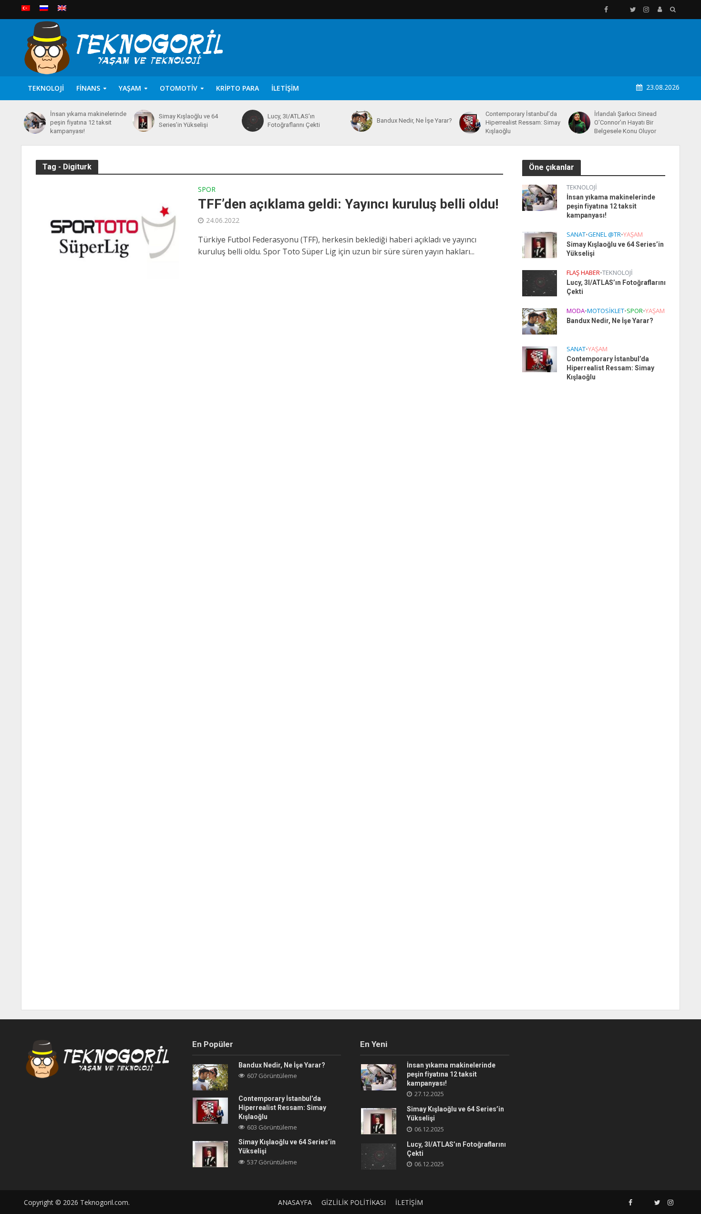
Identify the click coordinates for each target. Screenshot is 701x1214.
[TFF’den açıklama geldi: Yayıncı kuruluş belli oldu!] (107, 230)
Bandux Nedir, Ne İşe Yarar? (414, 120)
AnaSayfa (295, 1202)
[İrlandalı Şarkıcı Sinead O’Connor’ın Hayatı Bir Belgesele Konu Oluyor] (579, 123)
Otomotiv (178, 88)
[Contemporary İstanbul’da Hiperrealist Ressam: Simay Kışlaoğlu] (470, 123)
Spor (207, 190)
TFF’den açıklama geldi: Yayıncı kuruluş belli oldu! (348, 204)
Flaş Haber (583, 273)
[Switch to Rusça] (44, 8)
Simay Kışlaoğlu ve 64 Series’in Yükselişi (188, 120)
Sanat (576, 234)
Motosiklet (605, 311)
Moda (576, 311)
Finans (88, 88)
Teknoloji (46, 88)
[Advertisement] (506, 45)
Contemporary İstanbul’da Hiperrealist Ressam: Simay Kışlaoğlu (522, 122)
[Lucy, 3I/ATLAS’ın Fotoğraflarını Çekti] (252, 121)
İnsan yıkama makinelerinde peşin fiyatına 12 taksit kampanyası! (88, 122)
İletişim (285, 88)
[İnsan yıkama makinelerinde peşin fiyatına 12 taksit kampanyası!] (34, 123)
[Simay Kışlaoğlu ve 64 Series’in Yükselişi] (143, 121)
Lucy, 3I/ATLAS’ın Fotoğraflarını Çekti (294, 120)
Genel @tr (604, 234)
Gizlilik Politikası (353, 1202)
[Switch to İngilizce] (62, 8)
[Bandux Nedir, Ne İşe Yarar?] (361, 121)
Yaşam (130, 88)
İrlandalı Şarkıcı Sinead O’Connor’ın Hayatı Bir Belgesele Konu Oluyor (625, 122)
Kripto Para (237, 88)
